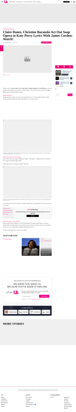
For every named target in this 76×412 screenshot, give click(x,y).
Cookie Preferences (29, 402)
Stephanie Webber (7, 42)
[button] (71, 2)
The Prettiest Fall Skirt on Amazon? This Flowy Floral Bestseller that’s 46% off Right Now (33, 212)
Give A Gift (66, 401)
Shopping (38, 1)
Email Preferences (4, 402)
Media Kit (3, 404)
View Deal (33, 216)
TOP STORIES (45, 42)
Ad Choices (28, 406)
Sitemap (2, 406)
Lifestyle (30, 1)
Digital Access (66, 397)
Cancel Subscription (68, 406)
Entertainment (19, 1)
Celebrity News (12, 1)
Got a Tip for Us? (4, 401)
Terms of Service (29, 397)
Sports (34, 1)
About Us (3, 397)
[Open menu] (2, 2)
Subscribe (66, 1)
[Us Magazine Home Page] (6, 1)
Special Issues (67, 402)
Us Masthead (3, 399)
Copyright (27, 401)
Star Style (25, 1)
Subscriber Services (68, 404)
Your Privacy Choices (30, 404)
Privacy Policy (28, 399)
